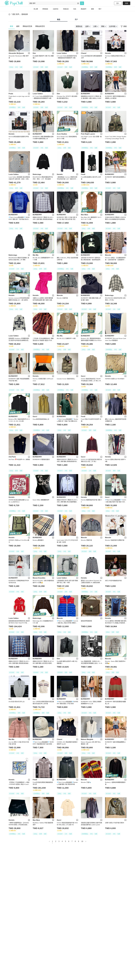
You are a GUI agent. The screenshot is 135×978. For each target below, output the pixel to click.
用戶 (76, 19)
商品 (58, 19)
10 (82, 841)
